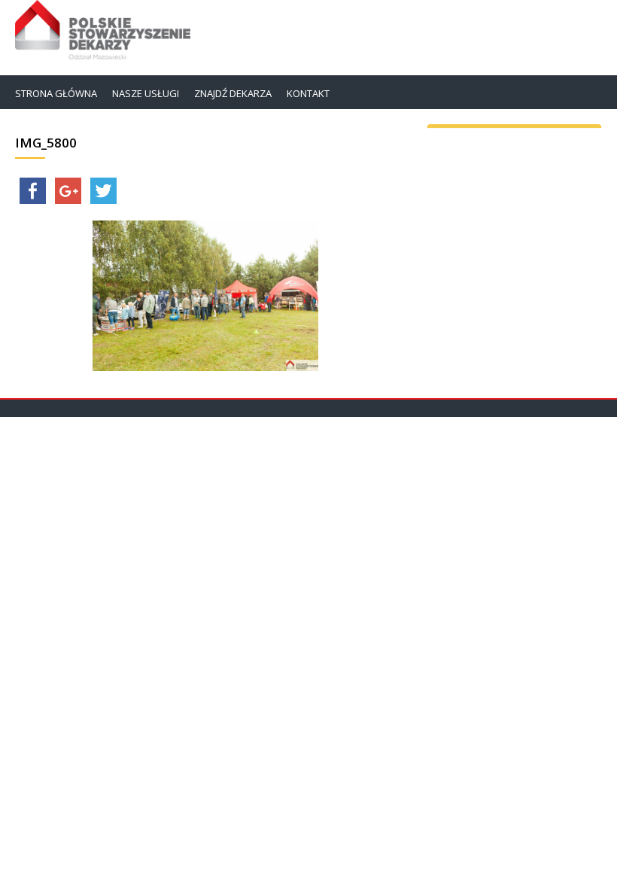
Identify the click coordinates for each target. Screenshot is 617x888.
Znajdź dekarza (233, 93)
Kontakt (308, 93)
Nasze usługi (145, 93)
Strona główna (56, 93)
